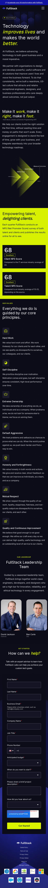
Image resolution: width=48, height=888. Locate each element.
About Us (24, 861)
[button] (43, 8)
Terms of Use (24, 851)
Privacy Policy (24, 854)
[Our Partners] (24, 876)
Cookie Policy (24, 847)
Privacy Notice (24, 858)
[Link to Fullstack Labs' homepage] (24, 843)
